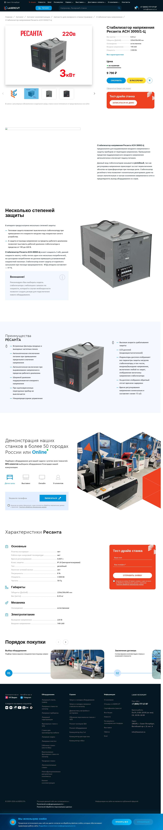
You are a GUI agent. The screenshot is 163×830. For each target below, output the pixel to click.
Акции (32, 2)
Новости (41, 2)
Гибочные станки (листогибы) (48, 746)
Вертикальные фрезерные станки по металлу (50, 754)
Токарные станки (48, 761)
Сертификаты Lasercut (113, 708)
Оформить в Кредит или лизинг (119, 88)
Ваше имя (118, 557)
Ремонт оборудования (78, 728)
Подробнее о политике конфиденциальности (57, 826)
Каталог (45, 8)
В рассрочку (136, 80)
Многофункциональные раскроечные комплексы (51, 773)
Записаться (51, 498)
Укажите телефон (18, 498)
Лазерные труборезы (50, 713)
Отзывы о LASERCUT (112, 704)
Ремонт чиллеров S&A (78, 724)
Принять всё (122, 822)
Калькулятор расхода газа (79, 736)
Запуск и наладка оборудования (81, 700)
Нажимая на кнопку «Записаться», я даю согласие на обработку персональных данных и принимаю (37, 506)
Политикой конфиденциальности (50, 804)
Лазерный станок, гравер (49, 701)
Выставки (108, 727)
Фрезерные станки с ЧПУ (50, 725)
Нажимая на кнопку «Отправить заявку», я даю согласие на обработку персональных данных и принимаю (133, 582)
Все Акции (108, 712)
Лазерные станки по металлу (50, 707)
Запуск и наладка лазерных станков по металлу (80, 705)
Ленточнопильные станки (49, 766)
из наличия (114, 66)
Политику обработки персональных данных (33, 507)
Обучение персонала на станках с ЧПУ (82, 718)
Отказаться (143, 822)
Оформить (116, 80)
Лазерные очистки (49, 741)
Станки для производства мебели (50, 731)
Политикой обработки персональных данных (54, 807)
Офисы (107, 732)
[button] (94, 93)
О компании (108, 700)
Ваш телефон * (120, 564)
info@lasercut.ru (150, 9)
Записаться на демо (123, 103)
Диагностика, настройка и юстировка (79, 711)
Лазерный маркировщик (47, 718)
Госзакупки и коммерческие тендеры (113, 722)
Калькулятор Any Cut (77, 732)
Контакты (126, 2)
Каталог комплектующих (48, 781)
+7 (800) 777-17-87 (148, 7)
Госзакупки (58, 2)
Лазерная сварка (48, 737)
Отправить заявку (132, 575)
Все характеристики (115, 55)
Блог (49, 2)
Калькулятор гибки (76, 740)
